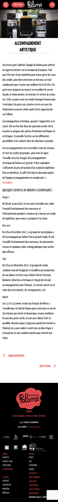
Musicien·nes (6, 485)
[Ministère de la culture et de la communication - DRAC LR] (24, 447)
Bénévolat (6, 493)
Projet (31, 457)
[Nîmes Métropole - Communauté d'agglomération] (38, 447)
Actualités (33, 473)
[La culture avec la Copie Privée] (33, 437)
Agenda (5, 454)
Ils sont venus (7, 469)
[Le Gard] (6, 447)
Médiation (5, 489)
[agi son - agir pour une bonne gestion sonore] (6, 437)
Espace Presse (33, 485)
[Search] (6, 5)
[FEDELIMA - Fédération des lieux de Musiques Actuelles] (15, 437)
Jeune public (6, 465)
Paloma (31, 454)
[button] (52, 5)
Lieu (30, 461)
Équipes (31, 469)
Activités (5, 477)
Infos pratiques (34, 477)
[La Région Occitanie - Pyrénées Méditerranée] (51, 437)
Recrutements (34, 493)
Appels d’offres (34, 489)
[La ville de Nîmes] (15, 447)
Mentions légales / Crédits (38, 497)
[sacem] (24, 437)
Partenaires (33, 465)
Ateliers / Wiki (7, 461)
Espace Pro (32, 481)
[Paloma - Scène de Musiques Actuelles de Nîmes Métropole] (35, 5)
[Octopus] (42, 437)
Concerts (5, 457)
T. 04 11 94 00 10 (34, 427)
